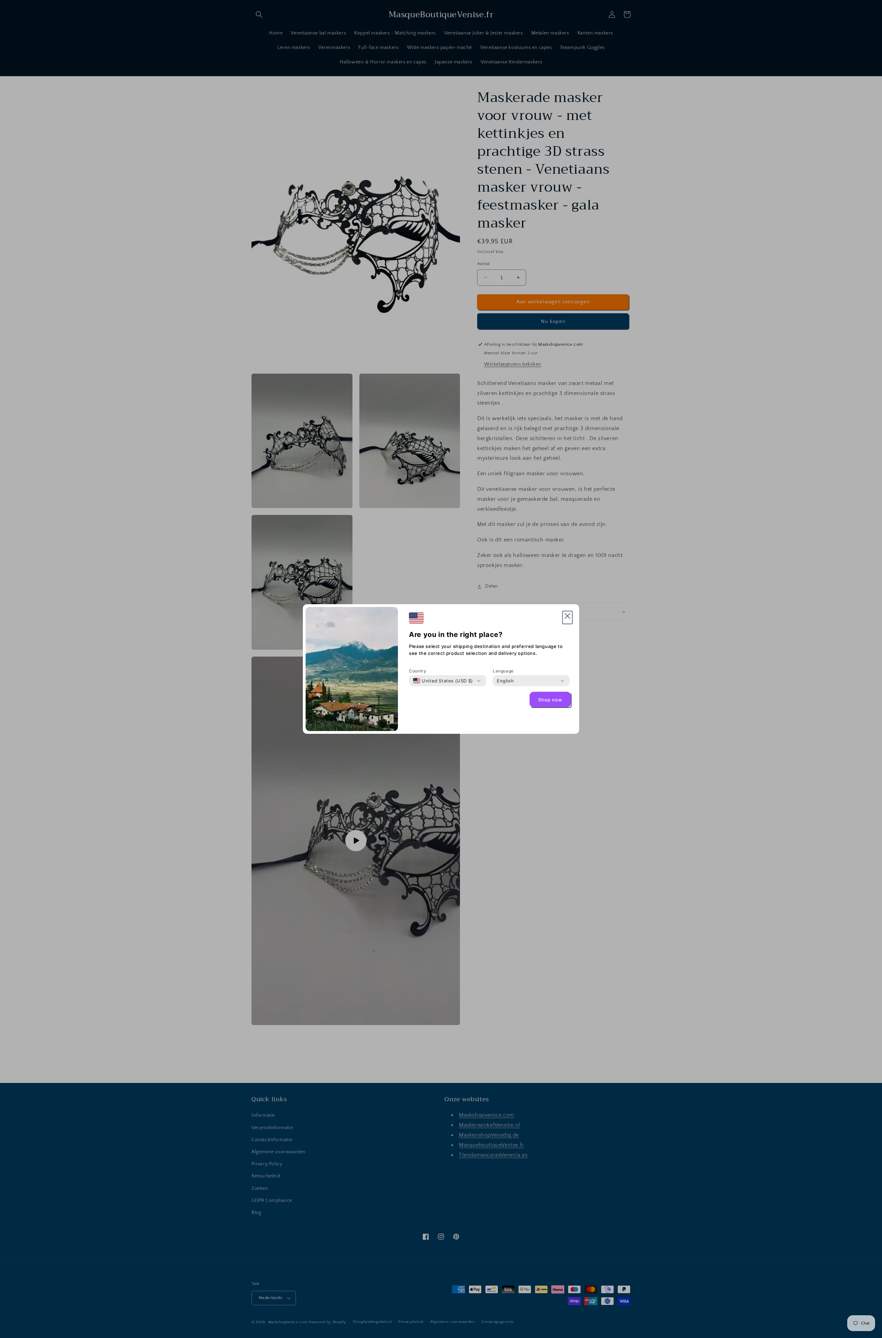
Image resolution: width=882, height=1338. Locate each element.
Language (503, 670)
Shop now (550, 699)
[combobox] (443, 680)
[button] (567, 617)
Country (417, 670)
